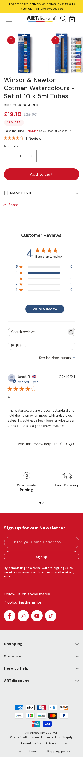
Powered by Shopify (58, 737)
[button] (9, 18)
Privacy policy (56, 743)
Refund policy (31, 743)
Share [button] (13, 205)
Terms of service (29, 751)
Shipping (32, 131)
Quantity (11, 146)
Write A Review (45, 309)
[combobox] (57, 357)
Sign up (41, 557)
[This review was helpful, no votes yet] (61, 444)
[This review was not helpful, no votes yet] (70, 444)
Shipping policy (59, 751)
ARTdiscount (33, 737)
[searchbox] (37, 332)
